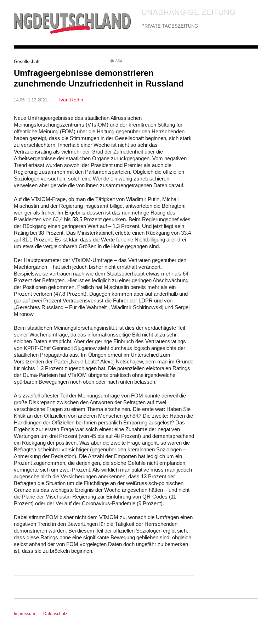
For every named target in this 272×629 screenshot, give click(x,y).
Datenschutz (55, 613)
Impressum (24, 613)
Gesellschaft (27, 61)
